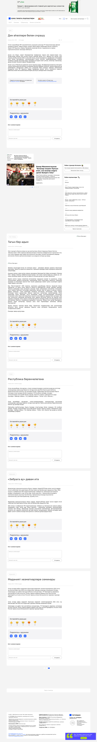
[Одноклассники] (16, 116)
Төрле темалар (48, 690)
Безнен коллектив (35, 22)
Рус (60, 18)
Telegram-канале (15, 81)
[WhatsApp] (25, 116)
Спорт (11, 374)
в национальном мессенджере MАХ (47, 81)
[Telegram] (20, 116)
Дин (10, 30)
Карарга (83, 738)
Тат (67, 18)
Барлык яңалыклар (77, 228)
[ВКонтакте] (11, 116)
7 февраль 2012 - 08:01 (12, 383)
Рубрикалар (24, 22)
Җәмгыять (12, 474)
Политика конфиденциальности (16, 736)
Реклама (16, 22)
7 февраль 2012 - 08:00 (12, 483)
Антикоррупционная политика (16, 733)
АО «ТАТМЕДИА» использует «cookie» (17, 734)
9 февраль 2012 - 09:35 (12, 246)
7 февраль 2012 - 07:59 (12, 583)
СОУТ (10, 22)
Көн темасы (12, 237)
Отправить (57, 138)
